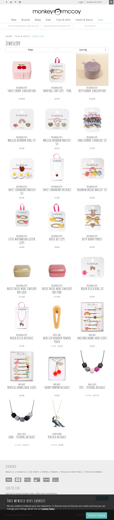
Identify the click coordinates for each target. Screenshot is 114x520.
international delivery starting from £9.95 (57, 26)
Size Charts (34, 471)
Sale (100, 19)
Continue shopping (96, 515)
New (13, 19)
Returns (54, 471)
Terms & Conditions (93, 471)
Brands (25, 19)
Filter (30, 49)
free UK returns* (90, 26)
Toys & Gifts (63, 19)
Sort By (83, 49)
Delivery (45, 471)
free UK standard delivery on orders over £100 (23, 26)
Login (80, 2)
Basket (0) (93, 2)
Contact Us (21, 471)
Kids (48, 19)
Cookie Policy (48, 509)
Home (9, 36)
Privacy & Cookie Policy (71, 471)
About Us (10, 471)
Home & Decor (84, 19)
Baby (38, 19)
